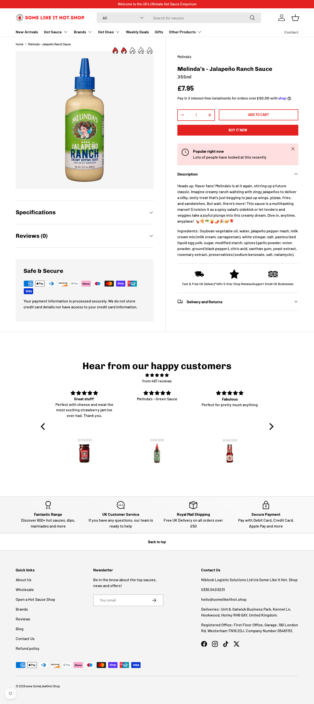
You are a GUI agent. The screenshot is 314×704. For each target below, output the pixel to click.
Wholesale (25, 589)
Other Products (182, 31)
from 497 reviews (157, 380)
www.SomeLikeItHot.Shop (43, 686)
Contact (291, 32)
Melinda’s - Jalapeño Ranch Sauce (49, 44)
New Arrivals (27, 31)
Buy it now (238, 130)
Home (19, 44)
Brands (80, 31)
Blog (20, 628)
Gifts (159, 31)
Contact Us (25, 638)
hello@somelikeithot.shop (224, 599)
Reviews (23, 618)
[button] (295, 17)
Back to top (157, 542)
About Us (23, 579)
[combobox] (179, 18)
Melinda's (184, 57)
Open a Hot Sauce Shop (35, 599)
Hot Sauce (53, 31)
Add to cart (258, 114)
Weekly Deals (137, 31)
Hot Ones (106, 31)
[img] (157, 375)
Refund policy (27, 648)
